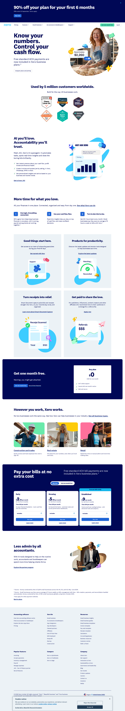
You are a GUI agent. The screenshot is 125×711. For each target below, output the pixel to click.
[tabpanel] (62, 507)
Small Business (37, 25)
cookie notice (42, 704)
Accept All (90, 707)
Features (24, 25)
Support (70, 25)
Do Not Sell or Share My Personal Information (28, 708)
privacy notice (52, 704)
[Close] (110, 699)
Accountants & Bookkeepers (55, 25)
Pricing (16, 25)
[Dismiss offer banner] (121, 3)
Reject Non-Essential (90, 703)
